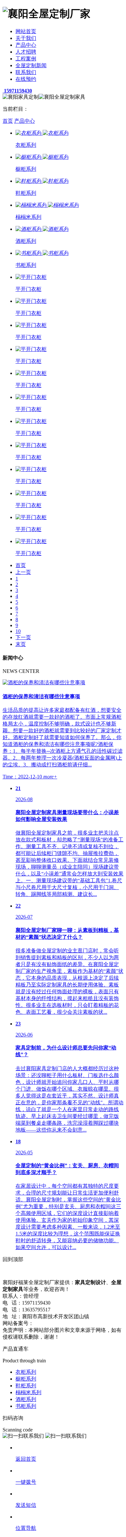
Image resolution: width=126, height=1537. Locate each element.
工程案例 (26, 58)
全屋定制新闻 (31, 65)
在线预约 (26, 79)
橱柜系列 (26, 1379)
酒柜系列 (26, 1399)
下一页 (23, 637)
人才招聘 (26, 52)
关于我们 (26, 38)
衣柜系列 (26, 1372)
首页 (8, 121)
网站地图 (99, 1323)
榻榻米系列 (28, 1392)
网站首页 (26, 31)
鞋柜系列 (26, 1385)
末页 (21, 644)
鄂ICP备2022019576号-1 (61, 1323)
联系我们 (26, 72)
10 (18, 631)
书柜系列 (26, 1406)
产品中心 (26, 45)
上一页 (23, 572)
